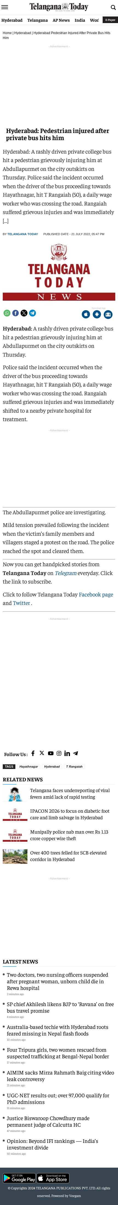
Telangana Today (22, 234)
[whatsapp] (7, 313)
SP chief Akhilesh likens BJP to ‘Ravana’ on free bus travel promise (60, 1007)
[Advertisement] (59, 681)
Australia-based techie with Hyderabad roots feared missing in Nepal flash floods (57, 1030)
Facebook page (96, 594)
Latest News (20, 961)
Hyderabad (12, 20)
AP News (61, 20)
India (80, 20)
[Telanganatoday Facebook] (33, 753)
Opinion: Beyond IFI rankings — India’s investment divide (52, 1144)
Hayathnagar (28, 766)
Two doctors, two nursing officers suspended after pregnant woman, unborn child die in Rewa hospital (57, 981)
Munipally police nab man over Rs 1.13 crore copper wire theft (69, 834)
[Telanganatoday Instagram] (59, 753)
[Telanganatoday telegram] (75, 753)
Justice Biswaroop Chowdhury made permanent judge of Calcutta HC (48, 1121)
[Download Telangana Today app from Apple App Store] (86, 315)
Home (7, 33)
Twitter (22, 602)
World (96, 20)
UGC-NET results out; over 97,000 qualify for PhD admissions (58, 1098)
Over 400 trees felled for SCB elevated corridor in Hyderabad (68, 855)
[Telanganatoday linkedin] (67, 753)
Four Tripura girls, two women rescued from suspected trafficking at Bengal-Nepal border (58, 1052)
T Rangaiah (74, 766)
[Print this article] (108, 315)
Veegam (75, 1195)
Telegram (66, 572)
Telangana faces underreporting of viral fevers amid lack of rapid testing (70, 793)
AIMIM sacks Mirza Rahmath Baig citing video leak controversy (60, 1075)
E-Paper (110, 19)
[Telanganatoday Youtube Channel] (51, 753)
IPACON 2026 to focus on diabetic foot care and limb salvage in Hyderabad (69, 813)
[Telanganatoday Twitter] (41, 754)
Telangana (37, 20)
